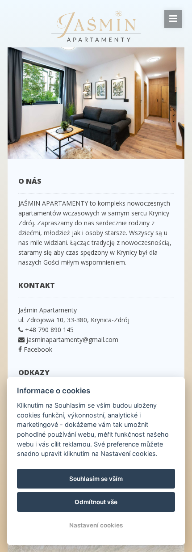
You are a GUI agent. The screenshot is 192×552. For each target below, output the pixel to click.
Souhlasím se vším (96, 478)
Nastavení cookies (96, 525)
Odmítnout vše (96, 502)
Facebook (37, 349)
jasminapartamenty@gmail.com (72, 339)
